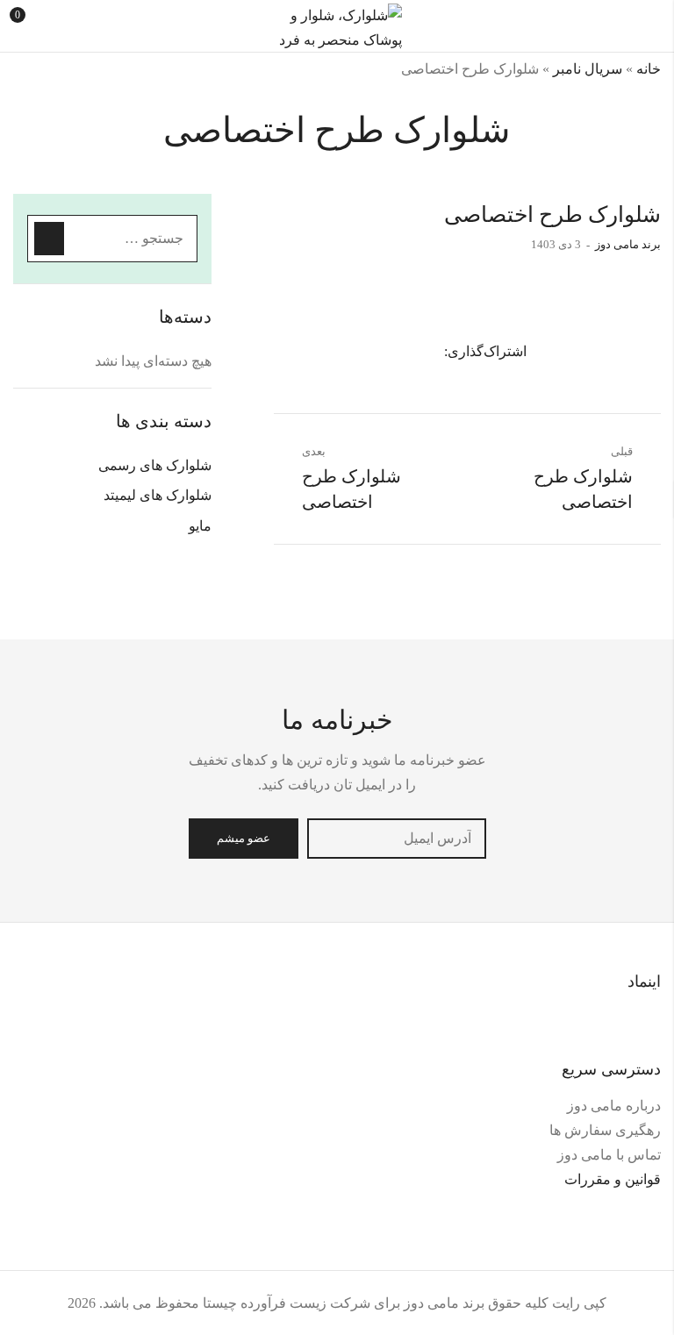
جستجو (49, 238)
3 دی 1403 (556, 244)
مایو (200, 525)
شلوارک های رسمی (155, 465)
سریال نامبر (587, 68)
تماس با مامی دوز (609, 1154)
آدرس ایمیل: (396, 838)
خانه (648, 68)
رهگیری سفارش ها (605, 1130)
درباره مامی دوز (614, 1105)
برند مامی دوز (628, 244)
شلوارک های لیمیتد (158, 495)
